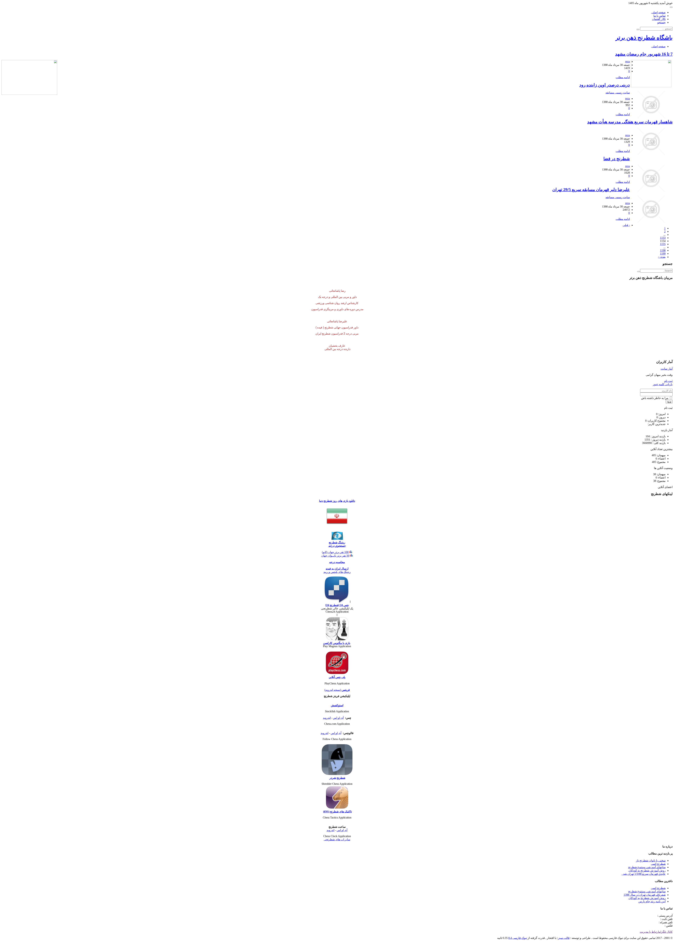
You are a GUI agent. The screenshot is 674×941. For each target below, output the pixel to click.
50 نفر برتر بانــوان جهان (335, 555)
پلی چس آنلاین (337, 677)
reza (627, 61)
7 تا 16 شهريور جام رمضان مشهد (644, 54)
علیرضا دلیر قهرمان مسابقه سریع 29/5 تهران (591, 189)
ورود (669, 401)
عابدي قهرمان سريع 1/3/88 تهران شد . (644, 873)
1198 (663, 250)
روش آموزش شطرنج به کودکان (647, 870)
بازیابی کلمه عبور (663, 384)
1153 (663, 237)
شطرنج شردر (337, 777)
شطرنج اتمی (658, 863)
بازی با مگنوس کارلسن (336, 643)
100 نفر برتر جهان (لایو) (335, 552)
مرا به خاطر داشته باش (655, 398)
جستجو (661, 22)
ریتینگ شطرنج (337, 542)
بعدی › (662, 256)
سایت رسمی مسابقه (618, 92)
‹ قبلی (626, 225)
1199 (663, 253)
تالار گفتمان (659, 19)
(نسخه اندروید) (332, 689)
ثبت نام (668, 380)
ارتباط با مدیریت (649, 931)
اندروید (327, 717)
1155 (663, 244)
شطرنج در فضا (616, 158)
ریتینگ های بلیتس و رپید (337, 571)
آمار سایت (667, 368)
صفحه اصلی (658, 12)
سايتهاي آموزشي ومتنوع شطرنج (647, 867)
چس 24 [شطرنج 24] (337, 605)
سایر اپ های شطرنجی (337, 839)
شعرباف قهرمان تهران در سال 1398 (645, 894)
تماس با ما (659, 15)
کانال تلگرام (666, 931)
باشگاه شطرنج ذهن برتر (644, 37)
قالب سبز (564, 937)
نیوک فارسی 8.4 (517, 937)
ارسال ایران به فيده (337, 568)
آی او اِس (338, 717)
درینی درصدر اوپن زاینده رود (604, 85)
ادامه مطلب (623, 77)
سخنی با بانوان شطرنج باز (651, 860)
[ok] (638, 271)
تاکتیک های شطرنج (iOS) (337, 811)
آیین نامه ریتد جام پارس (652, 901)
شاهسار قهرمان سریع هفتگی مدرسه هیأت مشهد (630, 122)
